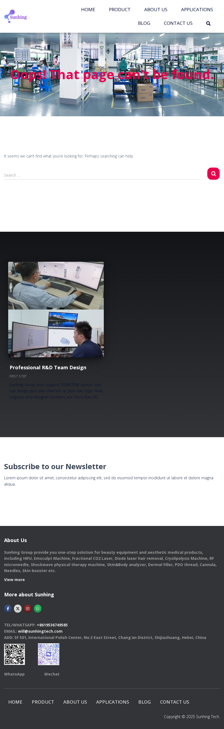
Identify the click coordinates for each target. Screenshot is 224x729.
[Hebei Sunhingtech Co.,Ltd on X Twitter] (18, 609)
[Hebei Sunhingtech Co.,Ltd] (15, 16)
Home (88, 9)
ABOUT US (155, 9)
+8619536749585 (52, 624)
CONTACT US (178, 23)
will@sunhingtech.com (40, 631)
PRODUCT (120, 9)
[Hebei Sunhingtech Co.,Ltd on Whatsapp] (38, 609)
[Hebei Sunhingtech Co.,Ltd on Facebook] (8, 609)
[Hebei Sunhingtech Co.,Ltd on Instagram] (27, 609)
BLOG (144, 23)
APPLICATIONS (197, 9)
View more (14, 579)
